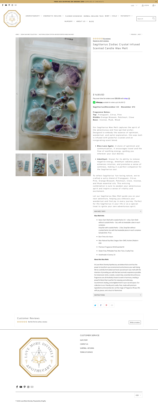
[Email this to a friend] (112, 305)
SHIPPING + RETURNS (87, 348)
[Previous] (17, 93)
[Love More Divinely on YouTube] (6, 5)
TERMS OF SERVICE (86, 352)
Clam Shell (98, 60)
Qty (94, 76)
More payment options (130, 92)
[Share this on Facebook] (101, 305)
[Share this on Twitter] (95, 305)
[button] (34, 16)
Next (139, 34)
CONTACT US (84, 344)
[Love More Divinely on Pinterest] (9, 5)
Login (146, 5)
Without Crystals (113, 70)
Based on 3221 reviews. (101, 41)
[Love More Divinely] (12, 19)
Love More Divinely (27, 401)
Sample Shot (118, 60)
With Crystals (99, 70)
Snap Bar (108, 60)
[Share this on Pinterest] (106, 305)
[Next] (89, 93)
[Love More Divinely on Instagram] (12, 5)
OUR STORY (84, 340)
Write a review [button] (135, 322)
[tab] (117, 211)
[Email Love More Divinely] (15, 5)
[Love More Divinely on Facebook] (2, 5)
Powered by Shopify (39, 401)
